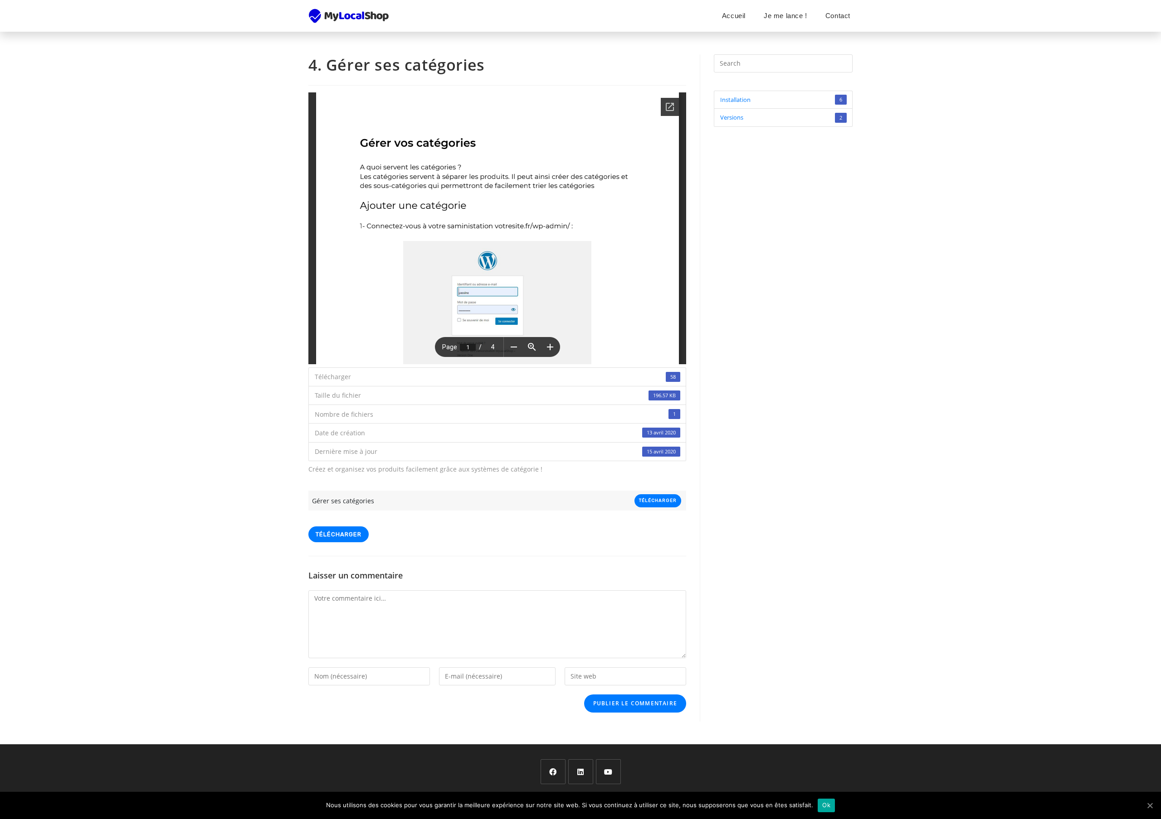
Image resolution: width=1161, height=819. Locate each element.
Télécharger (658, 500)
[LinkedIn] (580, 771)
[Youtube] (608, 771)
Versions (781, 117)
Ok (826, 805)
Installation (781, 100)
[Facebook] (553, 771)
